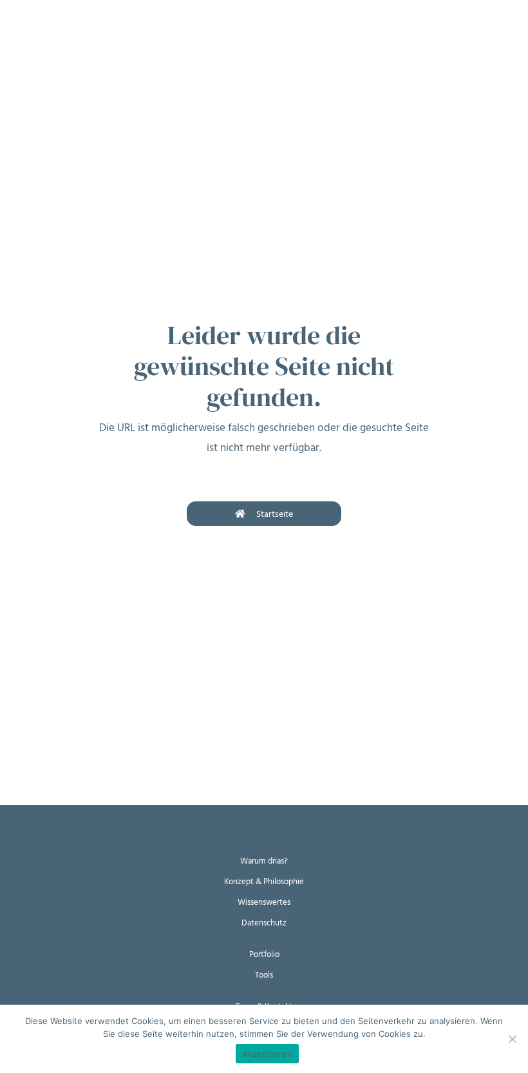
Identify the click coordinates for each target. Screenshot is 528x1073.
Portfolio (264, 954)
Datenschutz (264, 923)
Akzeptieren (267, 1054)
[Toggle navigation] (19, 19)
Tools (264, 975)
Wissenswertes (264, 902)
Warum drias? (264, 861)
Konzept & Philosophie (264, 882)
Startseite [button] (274, 514)
